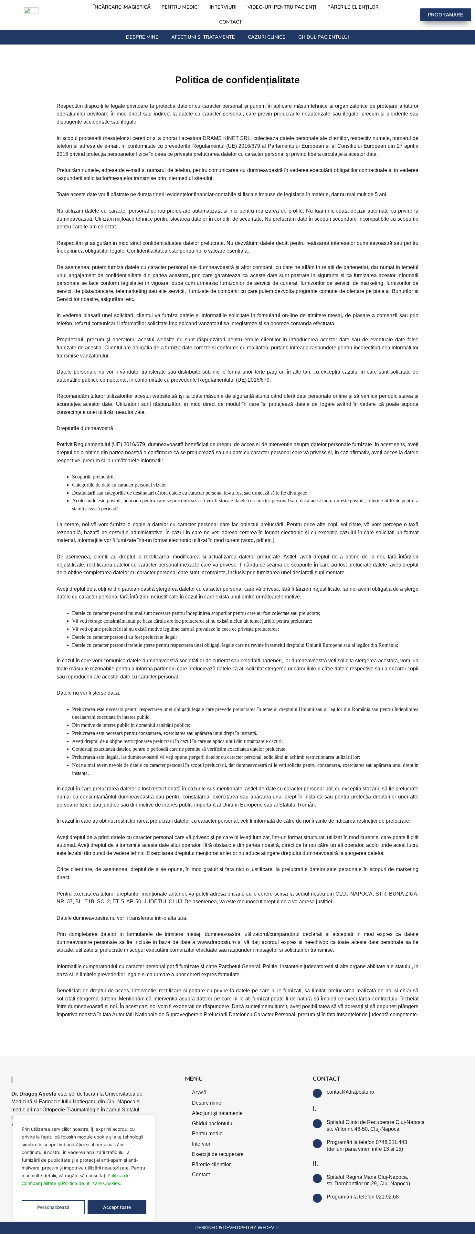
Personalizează (53, 1207)
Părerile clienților (353, 7)
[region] (84, 1168)
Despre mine (142, 37)
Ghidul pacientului (323, 37)
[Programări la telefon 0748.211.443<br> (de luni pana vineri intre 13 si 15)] (317, 1143)
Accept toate (117, 1207)
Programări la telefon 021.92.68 (363, 1196)
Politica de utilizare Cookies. (91, 1183)
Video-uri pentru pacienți (282, 7)
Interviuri (223, 7)
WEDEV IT (269, 1228)
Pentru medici (180, 7)
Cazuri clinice (266, 37)
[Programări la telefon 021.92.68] (317, 1198)
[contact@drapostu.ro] (317, 1093)
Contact (230, 22)
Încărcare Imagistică (122, 7)
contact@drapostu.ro (350, 1092)
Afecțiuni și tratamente (203, 37)
